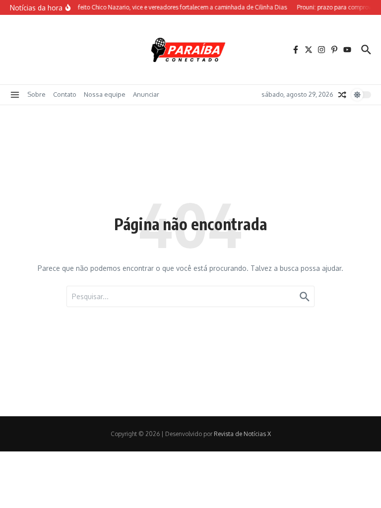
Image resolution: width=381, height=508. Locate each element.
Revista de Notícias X (242, 434)
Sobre (36, 94)
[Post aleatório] (342, 95)
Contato (64, 94)
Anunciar (146, 94)
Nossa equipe (105, 94)
